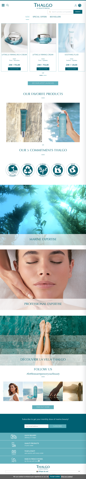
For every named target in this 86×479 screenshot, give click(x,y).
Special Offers (40, 17)
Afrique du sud (43, 471)
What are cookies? (67, 476)
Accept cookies (55, 476)
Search (77, 12)
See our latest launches (43, 83)
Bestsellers (55, 17)
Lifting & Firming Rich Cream (14, 55)
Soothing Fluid (72, 55)
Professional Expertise (43, 304)
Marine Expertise (43, 239)
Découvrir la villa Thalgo (43, 359)
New (27, 17)
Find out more (14, 68)
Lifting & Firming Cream (43, 55)
